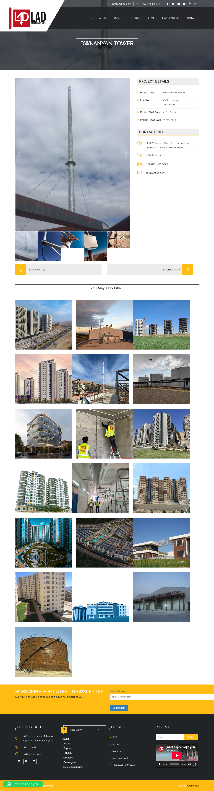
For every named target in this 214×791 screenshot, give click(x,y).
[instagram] (195, 4)
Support (68, 748)
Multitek (116, 751)
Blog (66, 738)
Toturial (67, 753)
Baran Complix (104, 429)
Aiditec (116, 744)
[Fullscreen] (194, 764)
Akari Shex (193, 785)
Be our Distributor (73, 767)
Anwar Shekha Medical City (101, 593)
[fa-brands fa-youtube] (184, 4)
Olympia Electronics (123, 765)
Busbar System (53, 378)
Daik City (161, 484)
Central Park (44, 538)
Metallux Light (120, 758)
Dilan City (43, 593)
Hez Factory (161, 536)
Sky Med (44, 427)
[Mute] (189, 764)
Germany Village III (101, 374)
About (66, 743)
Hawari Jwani (43, 484)
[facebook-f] (168, 4)
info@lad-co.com (121, 4)
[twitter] (173, 4)
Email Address (118, 691)
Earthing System (110, 326)
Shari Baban (161, 320)
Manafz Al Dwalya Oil (161, 374)
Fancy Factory (104, 320)
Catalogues (69, 762)
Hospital (48, 437)
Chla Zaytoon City (43, 372)
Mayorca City (104, 536)
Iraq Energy (43, 645)
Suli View (43, 320)
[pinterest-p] (190, 4)
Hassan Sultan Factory (161, 590)
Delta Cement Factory (100, 484)
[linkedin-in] (179, 4)
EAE (114, 737)
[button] (23, 784)
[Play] (159, 764)
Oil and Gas (29, 655)
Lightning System (39, 326)
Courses (68, 757)
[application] (177, 756)
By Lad (54, 326)
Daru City (161, 429)
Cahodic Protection (44, 651)
